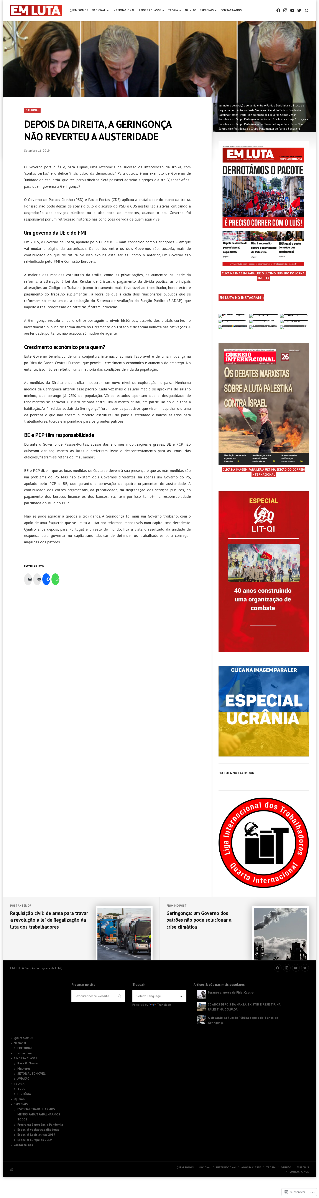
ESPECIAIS (207, 10)
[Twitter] (299, 10)
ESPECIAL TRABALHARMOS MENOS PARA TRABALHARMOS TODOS (38, 1114)
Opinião (190, 10)
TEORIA (173, 10)
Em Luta (17, 968)
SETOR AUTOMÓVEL (31, 1073)
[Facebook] (278, 10)
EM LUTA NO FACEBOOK (236, 773)
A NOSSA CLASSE (149, 10)
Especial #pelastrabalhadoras (38, 1130)
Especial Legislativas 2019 (36, 1135)
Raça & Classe (27, 1063)
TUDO (21, 1089)
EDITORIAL (25, 1048)
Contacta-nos (231, 10)
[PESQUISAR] (307, 10)
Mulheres (23, 1068)
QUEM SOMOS (78, 10)
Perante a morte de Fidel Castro (230, 992)
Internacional (124, 10)
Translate (164, 1005)
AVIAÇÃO (23, 1078)
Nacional (99, 10)
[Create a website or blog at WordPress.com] (85, 1169)
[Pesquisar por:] (92, 996)
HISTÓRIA (24, 1094)
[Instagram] (285, 10)
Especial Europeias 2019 (34, 1140)
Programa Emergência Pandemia (40, 1125)
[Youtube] (292, 10)
